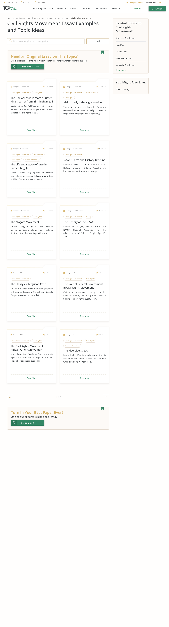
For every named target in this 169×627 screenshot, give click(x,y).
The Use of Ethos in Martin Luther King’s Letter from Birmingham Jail (32, 99)
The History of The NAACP (79, 222)
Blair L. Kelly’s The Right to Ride (82, 102)
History (40, 18)
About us (85, 8)
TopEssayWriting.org (16, 18)
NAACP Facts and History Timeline (84, 160)
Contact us (41, 3)
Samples (31, 18)
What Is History (123, 89)
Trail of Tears (121, 51)
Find (98, 41)
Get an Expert (27, 422)
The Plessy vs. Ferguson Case (28, 284)
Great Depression (124, 58)
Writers (73, 8)
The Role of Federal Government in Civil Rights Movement (83, 285)
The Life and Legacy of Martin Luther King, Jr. (29, 166)
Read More (32, 130)
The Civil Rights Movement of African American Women (28, 347)
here (159, 3)
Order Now (157, 8)
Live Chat (26, 3)
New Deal (120, 45)
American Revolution (125, 38)
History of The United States (57, 18)
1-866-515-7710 (11, 3)
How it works (101, 8)
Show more (121, 70)
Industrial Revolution (125, 65)
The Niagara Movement (25, 222)
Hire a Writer (28, 66)
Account (137, 8)
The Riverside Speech (76, 350)
